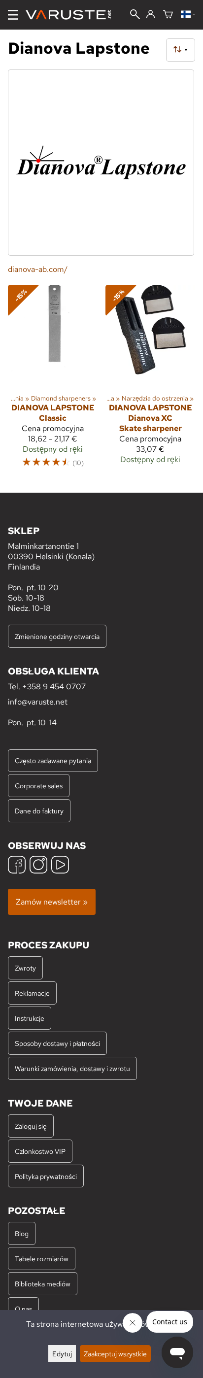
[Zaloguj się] (150, 15)
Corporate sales (39, 785)
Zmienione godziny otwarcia (57, 636)
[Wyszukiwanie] (135, 15)
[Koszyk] (168, 15)
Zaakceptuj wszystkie (115, 1353)
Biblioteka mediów (42, 1283)
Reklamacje (32, 993)
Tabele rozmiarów (41, 1258)
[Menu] (13, 15)
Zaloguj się (31, 1126)
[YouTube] (60, 866)
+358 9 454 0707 (54, 686)
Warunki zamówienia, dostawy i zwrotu (72, 1068)
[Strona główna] (72, 15)
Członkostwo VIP (40, 1151)
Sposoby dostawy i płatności (57, 1043)
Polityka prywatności (46, 1176)
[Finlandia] (188, 15)
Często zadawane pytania (53, 760)
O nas (23, 1308)
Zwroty (25, 968)
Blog (22, 1233)
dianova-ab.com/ (38, 269)
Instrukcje (29, 1018)
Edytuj (62, 1353)
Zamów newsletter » (52, 902)
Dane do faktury (39, 810)
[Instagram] (38, 866)
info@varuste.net (38, 702)
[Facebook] (17, 866)
